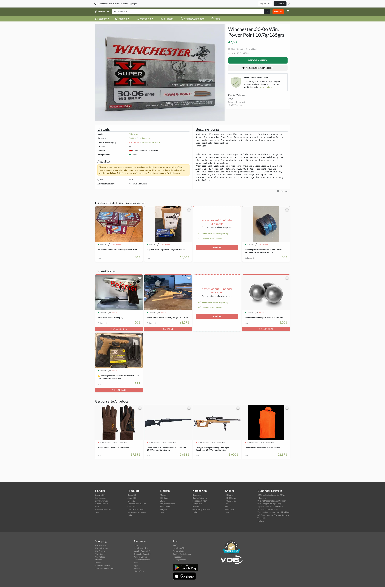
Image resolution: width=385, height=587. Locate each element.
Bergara (163, 509)
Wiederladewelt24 (103, 509)
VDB (230, 99)
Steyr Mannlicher (167, 503)
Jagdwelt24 (100, 495)
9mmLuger (229, 509)
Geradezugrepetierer (201, 509)
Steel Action (165, 506)
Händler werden (141, 548)
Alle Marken (100, 545)
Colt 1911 (132, 506)
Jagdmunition (144, 138)
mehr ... (98, 512)
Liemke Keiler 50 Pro (137, 503)
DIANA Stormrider (136, 509)
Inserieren (278, 11)
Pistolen (195, 506)
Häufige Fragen (179, 559)
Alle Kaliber (100, 557)
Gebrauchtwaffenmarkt (105, 568)
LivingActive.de (101, 501)
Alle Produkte (101, 551)
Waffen (132, 138)
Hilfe (217, 18)
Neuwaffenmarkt (102, 565)
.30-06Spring (230, 498)
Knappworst (100, 498)
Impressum (178, 557)
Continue (280, 3)
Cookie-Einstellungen (182, 554)
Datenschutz (178, 551)
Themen (98, 559)
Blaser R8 (132, 495)
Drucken (284, 191)
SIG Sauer (164, 498)
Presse (137, 568)
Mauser (163, 495)
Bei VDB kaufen (257, 60)
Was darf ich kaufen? (151, 142)
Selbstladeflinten (199, 501)
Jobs (136, 562)
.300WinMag (230, 501)
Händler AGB (178, 548)
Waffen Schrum (101, 503)
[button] (287, 11)
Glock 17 (131, 501)
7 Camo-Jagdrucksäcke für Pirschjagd (273, 512)
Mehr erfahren (266, 87)
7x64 (227, 503)
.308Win (229, 495)
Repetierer (197, 495)
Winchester (134, 134)
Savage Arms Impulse (137, 512)
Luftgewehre (197, 503)
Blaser (162, 501)
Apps (136, 565)
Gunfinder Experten (142, 554)
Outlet (98, 562)
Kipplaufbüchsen (199, 498)
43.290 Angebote (235, 105)
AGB (175, 545)
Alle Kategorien (101, 548)
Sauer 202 (132, 498)
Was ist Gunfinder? (194, 18)
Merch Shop (139, 571)
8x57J (228, 506)
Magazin (168, 18)
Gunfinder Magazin (142, 559)
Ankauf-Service (140, 557)
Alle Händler (100, 554)
